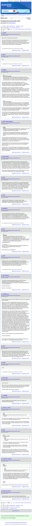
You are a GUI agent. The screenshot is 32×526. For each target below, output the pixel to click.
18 (25, 29)
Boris (4, 54)
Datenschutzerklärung (15, 522)
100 (13, 27)
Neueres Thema (5, 508)
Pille (4, 255)
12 (16, 29)
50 (11, 27)
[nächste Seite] (1, 30)
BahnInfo (25, 524)
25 (9, 27)
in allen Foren (17, 27)
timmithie (5, 377)
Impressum (8, 522)
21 (30, 29)
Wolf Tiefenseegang (8, 121)
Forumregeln (23, 522)
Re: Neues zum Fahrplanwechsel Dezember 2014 (10, 34)
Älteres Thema (14, 508)
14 (19, 29)
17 (24, 29)
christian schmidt (7, 458)
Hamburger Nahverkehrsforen (11, 14)
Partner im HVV (6, 407)
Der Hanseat (6, 275)
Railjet (4, 69)
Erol (4, 195)
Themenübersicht (12, 26)
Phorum (10, 524)
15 (21, 29)
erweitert (29, 19)
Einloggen (17, 1)
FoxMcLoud (6, 294)
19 (27, 29)
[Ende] (3, 30)
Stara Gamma (12, 23)
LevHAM (5, 395)
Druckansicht (16, 510)
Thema (28, 14)
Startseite (3, 14)
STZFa (4, 32)
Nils (4, 177)
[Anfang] (11, 29)
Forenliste (4, 26)
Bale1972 (5, 208)
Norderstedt (6, 156)
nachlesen (19, 484)
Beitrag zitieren (26, 50)
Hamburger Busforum (22, 14)
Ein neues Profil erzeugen (26, 1)
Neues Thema (20, 26)
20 (28, 29)
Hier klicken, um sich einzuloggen (8, 517)
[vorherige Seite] (13, 29)
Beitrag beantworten (17, 50)
